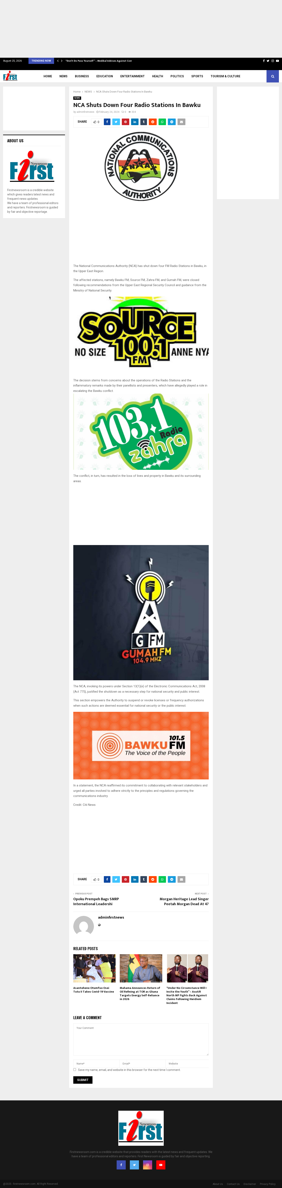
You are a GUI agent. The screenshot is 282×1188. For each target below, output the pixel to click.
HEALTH (157, 76)
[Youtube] (160, 1164)
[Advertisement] (124, 29)
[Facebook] (121, 1164)
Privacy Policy (268, 1184)
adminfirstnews (85, 111)
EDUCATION (104, 76)
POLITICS (177, 76)
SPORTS (197, 76)
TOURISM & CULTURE (225, 76)
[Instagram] (147, 1164)
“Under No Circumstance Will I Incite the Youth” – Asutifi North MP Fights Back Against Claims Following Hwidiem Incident (186, 995)
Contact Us (233, 1184)
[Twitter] (134, 1164)
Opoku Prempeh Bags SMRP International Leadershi (96, 901)
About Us (218, 1184)
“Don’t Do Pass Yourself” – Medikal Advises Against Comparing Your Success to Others (116, 61)
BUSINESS (82, 76)
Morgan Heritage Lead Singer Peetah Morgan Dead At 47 (184, 901)
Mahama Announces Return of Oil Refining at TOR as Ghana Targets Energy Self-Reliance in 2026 (140, 994)
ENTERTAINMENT (132, 76)
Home (48, 76)
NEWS (63, 76)
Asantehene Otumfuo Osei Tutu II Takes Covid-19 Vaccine (93, 990)
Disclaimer (250, 1184)
